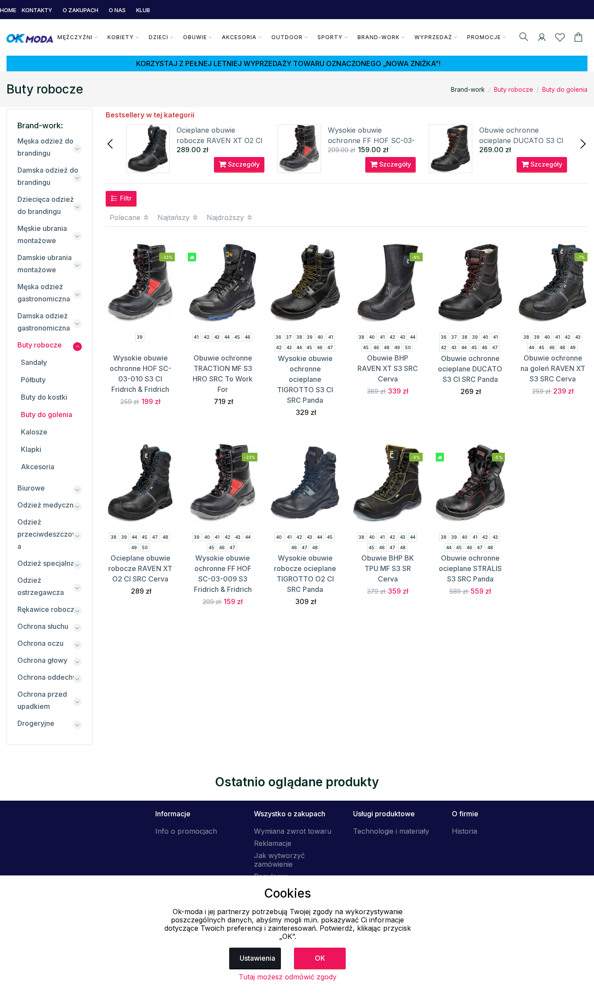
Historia (464, 831)
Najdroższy (226, 217)
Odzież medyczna (47, 505)
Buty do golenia (564, 89)
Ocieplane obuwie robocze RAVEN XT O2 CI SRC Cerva (220, 140)
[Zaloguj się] (541, 38)
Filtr (125, 198)
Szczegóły (243, 164)
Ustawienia (257, 958)
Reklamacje (272, 843)
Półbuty (33, 379)
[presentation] (111, 143)
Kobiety (120, 37)
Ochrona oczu (40, 643)
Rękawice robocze (48, 609)
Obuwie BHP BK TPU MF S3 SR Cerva (387, 568)
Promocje (484, 37)
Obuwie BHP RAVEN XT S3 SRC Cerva (387, 368)
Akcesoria (239, 37)
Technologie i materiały (391, 831)
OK (320, 958)
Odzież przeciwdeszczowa (47, 534)
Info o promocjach (186, 831)
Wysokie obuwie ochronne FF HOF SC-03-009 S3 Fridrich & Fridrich (371, 140)
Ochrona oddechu (47, 677)
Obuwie (195, 37)
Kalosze (34, 432)
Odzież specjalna (45, 563)
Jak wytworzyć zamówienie (279, 859)
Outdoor (287, 37)
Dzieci (158, 37)
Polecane (126, 217)
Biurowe (31, 488)
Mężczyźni (75, 37)
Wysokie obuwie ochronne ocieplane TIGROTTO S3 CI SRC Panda (305, 379)
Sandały (34, 362)
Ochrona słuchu (42, 626)
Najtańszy (174, 217)
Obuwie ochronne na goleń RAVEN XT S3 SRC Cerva (553, 368)
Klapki (31, 449)
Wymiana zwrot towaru (292, 831)
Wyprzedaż (433, 37)
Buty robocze (513, 89)
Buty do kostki (44, 397)
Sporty (330, 37)
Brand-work (378, 37)
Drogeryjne (35, 723)
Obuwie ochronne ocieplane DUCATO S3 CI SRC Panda (521, 140)
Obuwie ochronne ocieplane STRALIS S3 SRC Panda (470, 568)
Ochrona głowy (42, 660)
